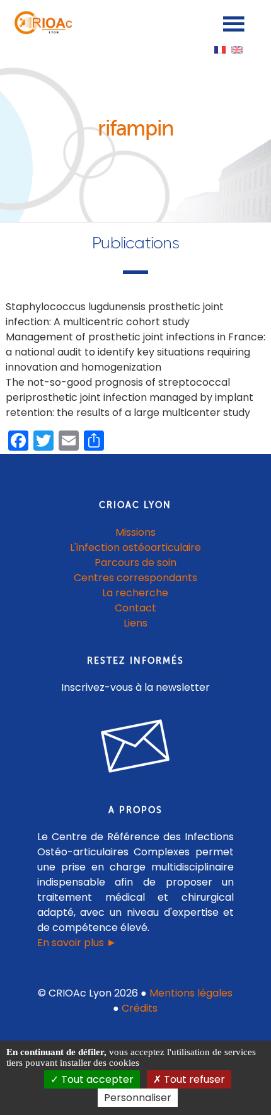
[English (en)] (237, 49)
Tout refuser (193, 1079)
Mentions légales (191, 993)
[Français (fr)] (220, 49)
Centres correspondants (135, 577)
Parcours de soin (135, 562)
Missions (135, 532)
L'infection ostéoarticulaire (135, 547)
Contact (135, 608)
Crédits (140, 1008)
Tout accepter (96, 1079)
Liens (135, 623)
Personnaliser (137, 1097)
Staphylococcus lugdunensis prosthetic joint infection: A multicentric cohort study (115, 314)
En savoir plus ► (77, 942)
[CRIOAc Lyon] (41, 31)
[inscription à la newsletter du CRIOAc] (135, 782)
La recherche (135, 593)
